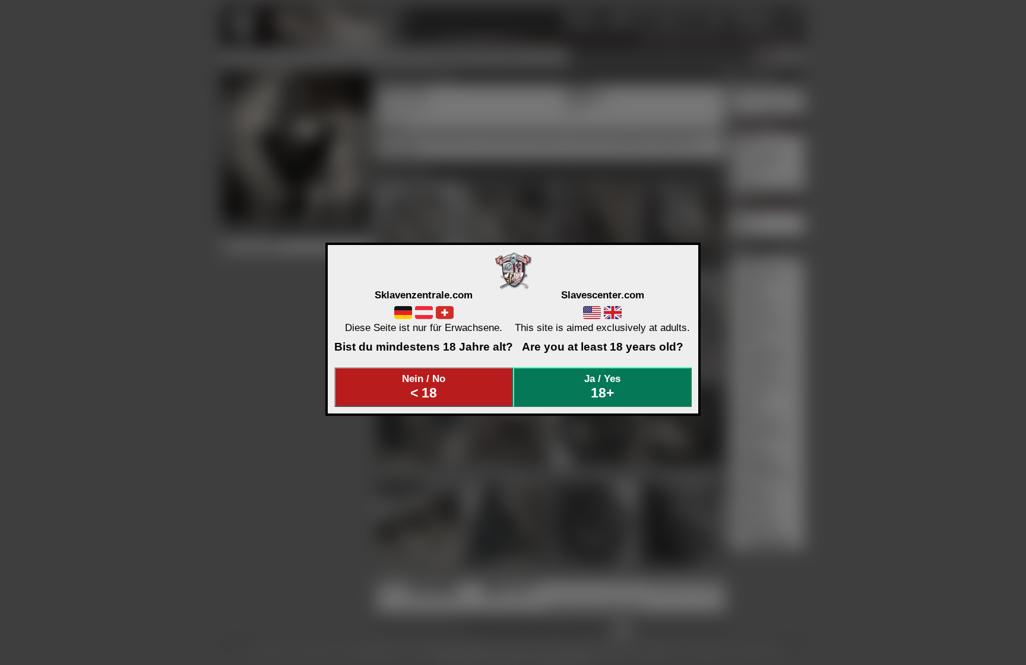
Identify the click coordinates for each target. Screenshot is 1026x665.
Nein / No (423, 386)
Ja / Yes (602, 386)
